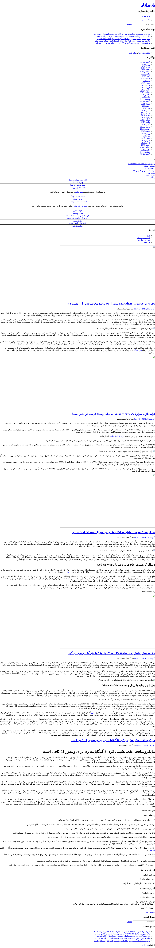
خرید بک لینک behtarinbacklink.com (141, 164)
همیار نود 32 (150, 173)
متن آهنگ (138, 350)
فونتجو (152, 850)
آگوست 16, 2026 (148, 537)
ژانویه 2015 (145, 145)
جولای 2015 (145, 131)
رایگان (152, 177)
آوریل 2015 (145, 138)
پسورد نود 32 (150, 168)
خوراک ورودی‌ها (143, 238)
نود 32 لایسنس (77, 213)
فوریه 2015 (145, 143)
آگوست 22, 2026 (148, 309)
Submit (129, 24)
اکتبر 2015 (146, 124)
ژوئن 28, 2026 (149, 745)
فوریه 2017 (145, 88)
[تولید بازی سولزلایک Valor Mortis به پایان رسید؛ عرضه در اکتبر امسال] (107, 409)
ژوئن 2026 (146, 65)
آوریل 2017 (145, 83)
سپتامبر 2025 (145, 78)
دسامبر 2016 (145, 92)
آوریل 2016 (145, 110)
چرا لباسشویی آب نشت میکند (77, 215)
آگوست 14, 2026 (148, 658)
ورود (148, 235)
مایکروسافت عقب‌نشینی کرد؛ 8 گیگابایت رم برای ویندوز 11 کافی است (122, 43)
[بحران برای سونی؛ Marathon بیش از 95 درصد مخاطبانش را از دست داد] (107, 298)
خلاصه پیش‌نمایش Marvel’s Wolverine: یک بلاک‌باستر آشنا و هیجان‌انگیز (122, 41)
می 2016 (146, 108)
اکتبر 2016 (146, 97)
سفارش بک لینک (80, 206)
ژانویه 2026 (145, 69)
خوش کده (77, 221)
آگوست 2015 (145, 129)
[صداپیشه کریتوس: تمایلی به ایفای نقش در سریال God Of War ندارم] (107, 527)
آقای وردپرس (144, 53)
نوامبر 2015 (145, 122)
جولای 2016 (145, 104)
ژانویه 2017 (145, 90)
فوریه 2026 (145, 67)
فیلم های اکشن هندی (77, 223)
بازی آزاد (148, 5)
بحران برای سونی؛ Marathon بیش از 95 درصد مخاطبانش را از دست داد (122, 34)
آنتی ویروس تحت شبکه (77, 180)
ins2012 (137, 309)
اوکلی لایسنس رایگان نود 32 (144, 170)
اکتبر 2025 (146, 76)
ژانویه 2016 (145, 117)
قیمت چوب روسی (77, 187)
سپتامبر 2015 (145, 127)
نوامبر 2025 (145, 74)
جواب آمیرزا (77, 210)
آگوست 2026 (145, 62)
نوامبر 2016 (145, 94)
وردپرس (146, 242)
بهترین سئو (150, 175)
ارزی (93, 713)
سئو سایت (79, 192)
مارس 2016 (145, 113)
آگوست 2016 (145, 101)
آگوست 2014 (145, 154)
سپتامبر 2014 (145, 152)
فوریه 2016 (145, 115)
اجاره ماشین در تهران (77, 185)
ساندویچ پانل (77, 226)
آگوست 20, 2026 (148, 419)
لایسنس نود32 (149, 166)
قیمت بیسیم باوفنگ (77, 196)
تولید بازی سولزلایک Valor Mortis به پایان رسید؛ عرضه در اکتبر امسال (122, 36)
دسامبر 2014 (145, 147)
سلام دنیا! (132, 53)
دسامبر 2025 (145, 71)
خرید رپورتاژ (77, 199)
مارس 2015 (145, 140)
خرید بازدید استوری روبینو (77, 218)
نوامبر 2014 (145, 150)
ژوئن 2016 (146, 106)
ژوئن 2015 (146, 133)
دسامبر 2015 (145, 120)
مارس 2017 (145, 85)
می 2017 (146, 81)
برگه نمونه (146, 16)
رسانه (68, 572)
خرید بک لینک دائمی (116, 436)
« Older (150, 912)
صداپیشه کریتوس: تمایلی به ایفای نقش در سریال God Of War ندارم (123, 39)
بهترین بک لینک (77, 182)
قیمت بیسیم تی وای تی (77, 201)
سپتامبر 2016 (145, 99)
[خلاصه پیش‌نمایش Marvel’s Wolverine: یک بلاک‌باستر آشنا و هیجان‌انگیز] (107, 648)
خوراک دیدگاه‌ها (144, 240)
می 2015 (146, 136)
